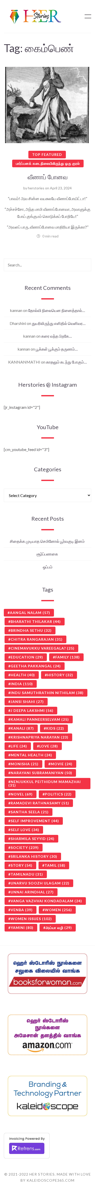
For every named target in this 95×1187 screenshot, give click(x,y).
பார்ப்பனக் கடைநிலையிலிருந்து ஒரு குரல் (48, 163)
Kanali (22, 728)
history (60, 675)
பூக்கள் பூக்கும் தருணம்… (57, 349)
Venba (22, 910)
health (23, 675)
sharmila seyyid (32, 838)
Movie (61, 764)
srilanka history (34, 856)
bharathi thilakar (36, 621)
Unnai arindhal (32, 892)
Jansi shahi (27, 701)
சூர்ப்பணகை (47, 553)
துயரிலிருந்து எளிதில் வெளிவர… (59, 323)
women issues (31, 918)
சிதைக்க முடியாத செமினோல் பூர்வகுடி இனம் (47, 541)
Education (27, 657)
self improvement (35, 821)
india (22, 684)
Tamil (55, 865)
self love (25, 830)
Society (25, 847)
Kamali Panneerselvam (40, 719)
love (48, 746)
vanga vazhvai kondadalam (46, 901)
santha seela (30, 812)
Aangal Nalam (30, 612)
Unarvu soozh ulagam (40, 883)
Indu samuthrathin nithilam (47, 692)
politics (58, 794)
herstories (36, 188)
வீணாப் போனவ (48, 177)
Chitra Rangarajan (37, 639)
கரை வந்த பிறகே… (56, 336)
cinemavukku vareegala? (42, 648)
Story (21, 865)
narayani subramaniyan (41, 773)
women (58, 910)
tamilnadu (27, 874)
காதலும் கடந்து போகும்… (66, 361)
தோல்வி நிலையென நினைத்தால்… (56, 310)
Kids (55, 728)
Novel (22, 794)
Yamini (22, 927)
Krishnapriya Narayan (39, 737)
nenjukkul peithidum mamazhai (44, 783)
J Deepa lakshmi (32, 710)
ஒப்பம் (47, 566)
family (67, 657)
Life (19, 746)
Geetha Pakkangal (36, 666)
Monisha (25, 764)
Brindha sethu (31, 630)
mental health (31, 755)
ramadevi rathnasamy (40, 803)
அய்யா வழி (59, 927)
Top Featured (47, 154)
